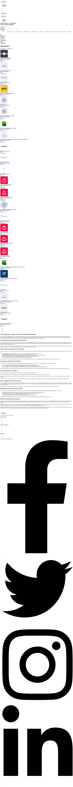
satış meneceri (22, 355)
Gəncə (1, 186)
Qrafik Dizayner (4, 427)
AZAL (3, 420)
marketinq (49, 343)
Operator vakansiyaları (30, 31)
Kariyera (1, 41)
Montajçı (1, 150)
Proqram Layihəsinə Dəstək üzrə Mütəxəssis (7, 115)
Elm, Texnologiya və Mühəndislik (5, 301)
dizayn (29, 372)
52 (2, 331)
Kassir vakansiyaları (60, 31)
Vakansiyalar (4, 5)
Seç (1, 34)
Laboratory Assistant (3, 312)
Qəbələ (1, 198)
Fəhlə (3, 428)
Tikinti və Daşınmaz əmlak (4, 221)
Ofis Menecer (23, 31)
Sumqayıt (3, 435)
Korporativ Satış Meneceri (4, 70)
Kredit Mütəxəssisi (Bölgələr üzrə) (5, 58)
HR (33, 337)
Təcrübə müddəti (3, 39)
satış (47, 343)
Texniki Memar (2, 289)
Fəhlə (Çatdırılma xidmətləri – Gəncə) (6, 184)
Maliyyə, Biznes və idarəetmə (5, 82)
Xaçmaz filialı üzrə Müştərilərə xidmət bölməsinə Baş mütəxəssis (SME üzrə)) (12, 266)
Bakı (1, 72)
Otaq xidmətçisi (2, 173)
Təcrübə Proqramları (5, 430)
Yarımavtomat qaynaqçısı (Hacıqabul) (6, 323)
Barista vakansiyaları (52, 31)
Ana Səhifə (4, 4)
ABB (3, 421)
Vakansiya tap (3, 29)
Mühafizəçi (4, 426)
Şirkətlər (3, 6)
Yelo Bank (4, 422)
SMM (3, 431)
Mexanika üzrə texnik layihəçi (5, 220)
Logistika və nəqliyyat (3, 279)
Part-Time (3, 429)
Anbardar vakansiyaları (15, 31)
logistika (64, 343)
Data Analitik (45, 31)
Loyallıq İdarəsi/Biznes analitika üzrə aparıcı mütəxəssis (9, 300)
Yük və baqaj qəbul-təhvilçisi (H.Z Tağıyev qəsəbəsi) (8, 278)
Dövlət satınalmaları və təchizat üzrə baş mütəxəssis (8, 209)
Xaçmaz (1, 268)
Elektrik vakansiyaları (68, 31)
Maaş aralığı (2, 37)
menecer (7, 366)
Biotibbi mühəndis (3, 104)
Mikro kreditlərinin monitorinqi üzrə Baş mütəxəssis (8, 128)
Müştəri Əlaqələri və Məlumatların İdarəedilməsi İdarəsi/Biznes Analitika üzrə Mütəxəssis (14, 139)
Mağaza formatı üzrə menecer (5, 255)
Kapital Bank (4, 419)
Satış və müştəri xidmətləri (4, 71)
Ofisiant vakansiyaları (38, 31)
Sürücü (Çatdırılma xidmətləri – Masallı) (6, 243)
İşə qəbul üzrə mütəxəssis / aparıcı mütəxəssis (7, 93)
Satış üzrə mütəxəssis (3, 81)
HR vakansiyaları (7, 31)
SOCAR (3, 418)
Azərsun (3, 423)
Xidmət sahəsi (2, 244)
